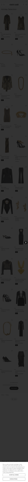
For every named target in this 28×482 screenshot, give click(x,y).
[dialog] (14, 472)
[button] (14, 479)
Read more (11, 472)
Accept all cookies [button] (14, 474)
